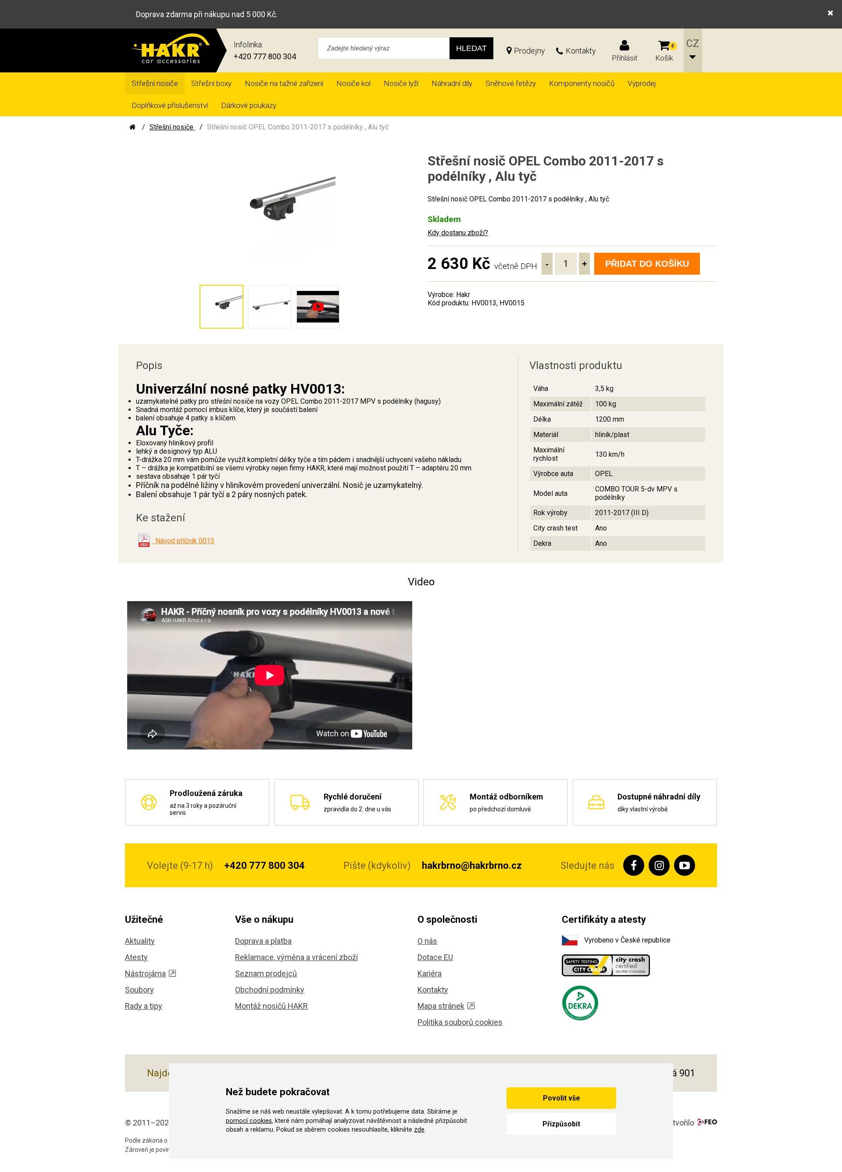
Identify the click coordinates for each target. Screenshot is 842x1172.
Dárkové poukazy (248, 105)
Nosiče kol (353, 83)
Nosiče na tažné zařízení (284, 83)
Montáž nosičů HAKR (271, 1006)
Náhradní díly (452, 83)
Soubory (139, 989)
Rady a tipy (143, 1006)
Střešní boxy (211, 83)
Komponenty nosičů (581, 83)
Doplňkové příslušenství (170, 105)
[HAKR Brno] (132, 127)
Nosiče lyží (401, 83)
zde (419, 1129)
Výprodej (642, 83)
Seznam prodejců (266, 973)
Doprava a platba (263, 941)
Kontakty (581, 50)
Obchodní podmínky (269, 989)
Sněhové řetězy (510, 83)
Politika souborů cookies (460, 1022)
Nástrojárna (145, 973)
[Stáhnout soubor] (144, 541)
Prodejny (529, 50)
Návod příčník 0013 (183, 541)
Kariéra (429, 973)
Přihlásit (625, 58)
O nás (427, 941)
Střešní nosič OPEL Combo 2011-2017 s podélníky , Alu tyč (298, 127)
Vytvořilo (679, 1122)
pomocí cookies (249, 1121)
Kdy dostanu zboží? (458, 233)
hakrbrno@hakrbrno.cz (472, 865)
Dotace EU (435, 957)
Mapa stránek (440, 1006)
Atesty (136, 957)
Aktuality (140, 941)
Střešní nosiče (155, 83)
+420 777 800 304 (265, 56)
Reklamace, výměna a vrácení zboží (296, 957)
